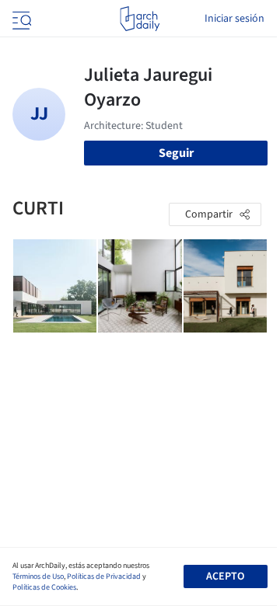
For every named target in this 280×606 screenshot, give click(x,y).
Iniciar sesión (234, 18)
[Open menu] (20, 19)
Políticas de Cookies (44, 587)
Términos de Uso (38, 576)
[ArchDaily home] (139, 18)
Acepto (225, 576)
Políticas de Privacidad (104, 576)
